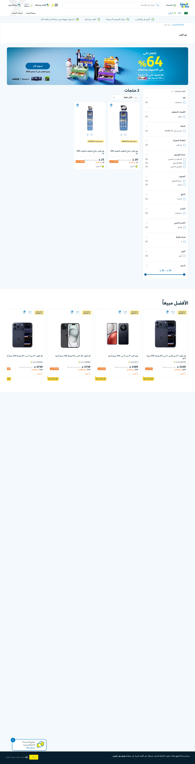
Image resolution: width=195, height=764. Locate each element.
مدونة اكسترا (31, 13)
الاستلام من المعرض (175, 159)
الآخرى (179, 227)
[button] (17, 757)
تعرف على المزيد (119, 756)
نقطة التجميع (177, 163)
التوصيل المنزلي (176, 167)
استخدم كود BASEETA (173, 131)
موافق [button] (34, 757)
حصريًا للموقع (177, 181)
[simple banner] (184, 5)
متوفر (180, 117)
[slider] (184, 274)
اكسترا (179, 199)
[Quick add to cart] (111, 105)
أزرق (180, 256)
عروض (179, 185)
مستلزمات (178, 102)
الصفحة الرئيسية (178, 25)
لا (181, 242)
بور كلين (179, 145)
